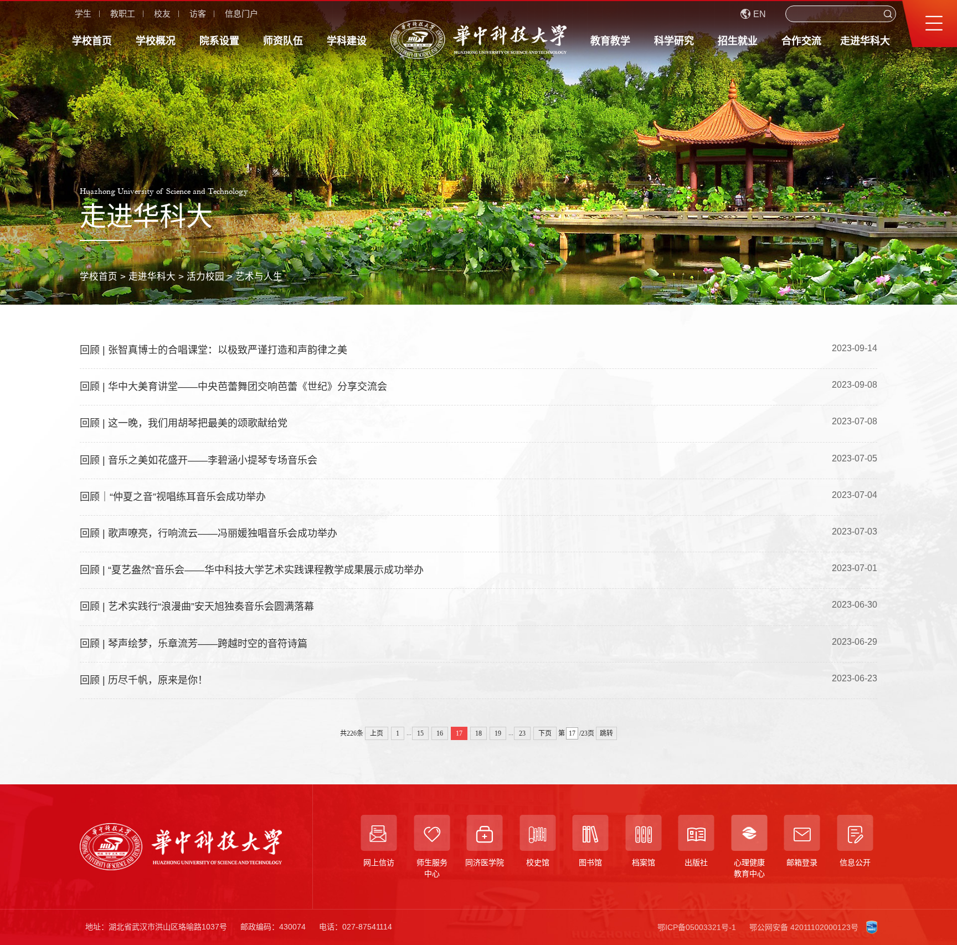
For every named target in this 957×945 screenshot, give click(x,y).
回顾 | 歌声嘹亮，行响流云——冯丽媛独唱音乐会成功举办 (208, 533)
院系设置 (219, 41)
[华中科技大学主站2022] (478, 39)
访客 (197, 13)
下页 (545, 733)
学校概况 (156, 41)
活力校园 (205, 276)
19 (498, 733)
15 (420, 733)
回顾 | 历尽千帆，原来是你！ (144, 680)
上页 (376, 733)
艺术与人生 (258, 276)
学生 (83, 13)
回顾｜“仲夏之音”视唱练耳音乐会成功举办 (173, 496)
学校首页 (92, 41)
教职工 (122, 13)
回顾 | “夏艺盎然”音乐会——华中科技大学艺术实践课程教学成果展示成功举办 (252, 570)
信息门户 (241, 13)
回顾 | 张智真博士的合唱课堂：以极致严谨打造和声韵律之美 (213, 350)
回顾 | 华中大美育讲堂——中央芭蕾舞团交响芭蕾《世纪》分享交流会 (233, 386)
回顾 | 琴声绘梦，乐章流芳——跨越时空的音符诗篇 (193, 643)
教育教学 (610, 41)
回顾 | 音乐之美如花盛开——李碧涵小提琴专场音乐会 (198, 460)
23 (522, 733)
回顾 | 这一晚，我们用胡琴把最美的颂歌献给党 (183, 423)
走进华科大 (865, 41)
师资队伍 (283, 41)
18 (478, 733)
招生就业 (738, 41)
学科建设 (347, 41)
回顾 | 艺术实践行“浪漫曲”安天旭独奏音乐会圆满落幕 (197, 606)
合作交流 (801, 41)
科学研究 (674, 41)
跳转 (606, 733)
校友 (162, 13)
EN (759, 14)
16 (439, 733)
